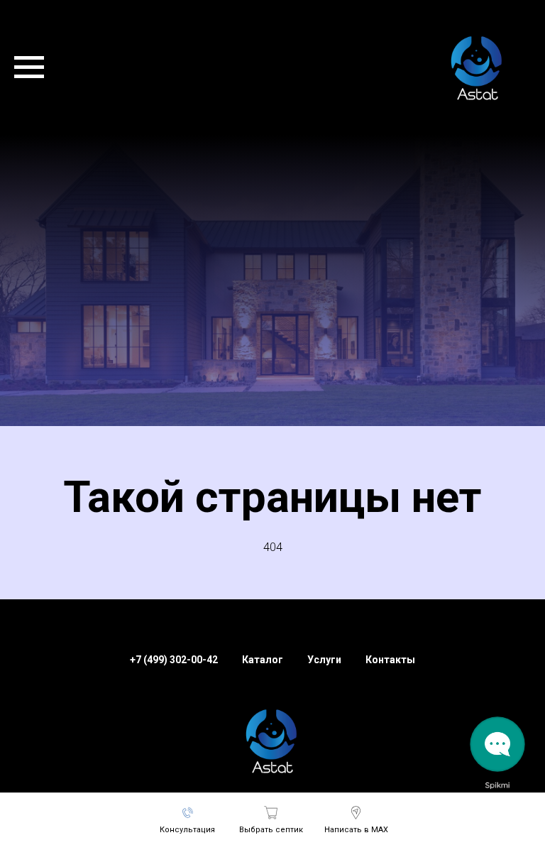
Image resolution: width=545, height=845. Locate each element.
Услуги (324, 706)
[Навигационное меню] (29, 67)
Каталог (262, 706)
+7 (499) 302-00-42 (174, 706)
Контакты (390, 706)
